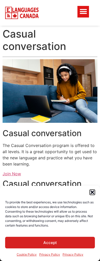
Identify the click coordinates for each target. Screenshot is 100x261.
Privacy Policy (49, 254)
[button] (92, 192)
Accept (50, 242)
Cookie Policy (27, 254)
